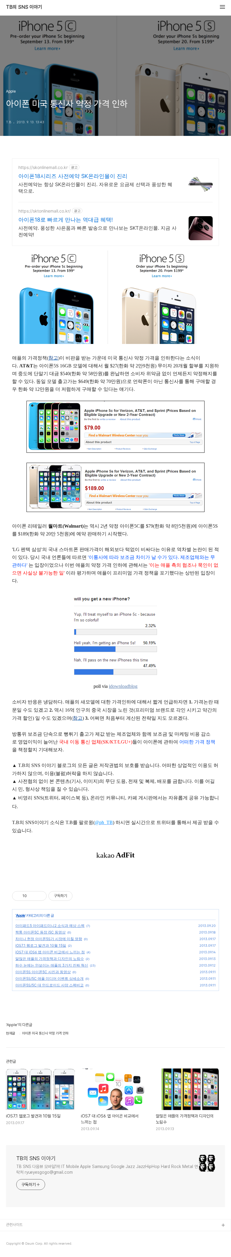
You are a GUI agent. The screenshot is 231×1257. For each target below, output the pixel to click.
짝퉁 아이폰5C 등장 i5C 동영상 (40, 932)
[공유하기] (32, 895)
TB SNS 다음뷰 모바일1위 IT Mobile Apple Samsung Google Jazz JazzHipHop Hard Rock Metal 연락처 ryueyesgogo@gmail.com (107, 1169)
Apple (20, 915)
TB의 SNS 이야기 (24, 7)
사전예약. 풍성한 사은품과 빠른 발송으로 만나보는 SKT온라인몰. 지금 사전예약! (97, 231)
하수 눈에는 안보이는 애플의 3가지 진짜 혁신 (51, 965)
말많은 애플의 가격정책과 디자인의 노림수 (49, 958)
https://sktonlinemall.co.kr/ (44, 210)
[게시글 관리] (40, 895)
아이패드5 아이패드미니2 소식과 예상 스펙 (50, 925)
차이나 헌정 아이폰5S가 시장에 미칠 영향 (48, 939)
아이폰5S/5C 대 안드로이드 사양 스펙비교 (49, 985)
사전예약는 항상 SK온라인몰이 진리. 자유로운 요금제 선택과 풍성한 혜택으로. (95, 187)
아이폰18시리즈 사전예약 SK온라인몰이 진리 (73, 176)
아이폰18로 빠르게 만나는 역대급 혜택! (65, 219)
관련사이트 (14, 1224)
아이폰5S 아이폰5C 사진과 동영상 (43, 972)
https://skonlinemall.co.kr (43, 167)
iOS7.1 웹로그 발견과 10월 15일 (40, 945)
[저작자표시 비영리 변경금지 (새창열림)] (80, 896)
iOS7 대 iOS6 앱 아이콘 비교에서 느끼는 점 (50, 952)
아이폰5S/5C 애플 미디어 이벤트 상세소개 (49, 978)
